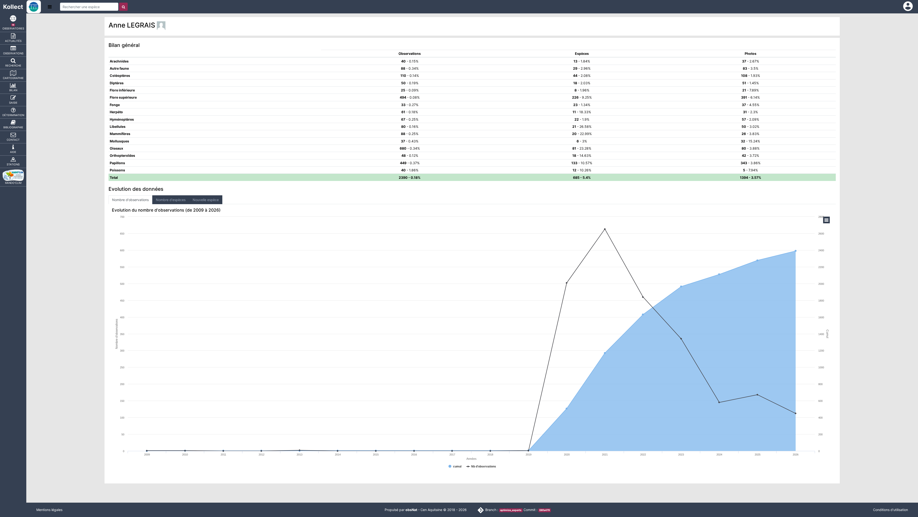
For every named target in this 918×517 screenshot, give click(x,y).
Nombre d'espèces (171, 200)
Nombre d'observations (130, 200)
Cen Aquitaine (431, 510)
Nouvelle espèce (206, 200)
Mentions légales (49, 510)
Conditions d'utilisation (890, 510)
